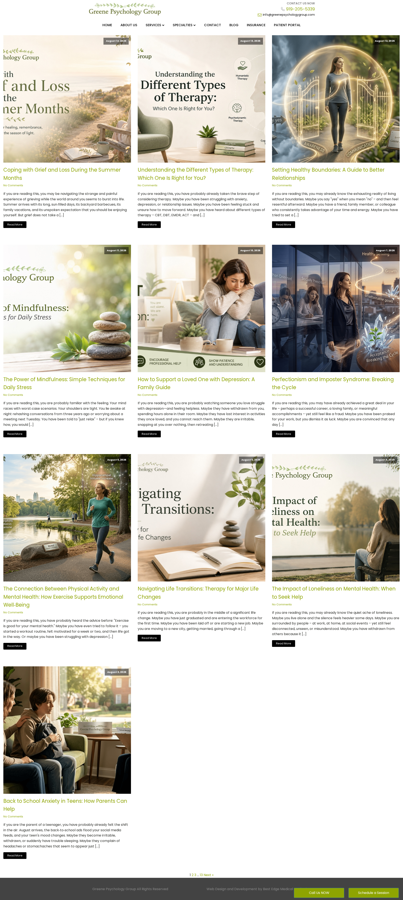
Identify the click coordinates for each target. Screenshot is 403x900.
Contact (212, 25)
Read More (14, 224)
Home (107, 25)
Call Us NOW (319, 892)
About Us (128, 25)
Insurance (256, 25)
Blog (233, 25)
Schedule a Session (373, 892)
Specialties (182, 25)
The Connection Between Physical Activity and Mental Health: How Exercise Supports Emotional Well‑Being (63, 596)
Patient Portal (287, 25)
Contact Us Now (301, 3)
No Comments (13, 185)
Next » (208, 875)
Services (153, 25)
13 (201, 875)
